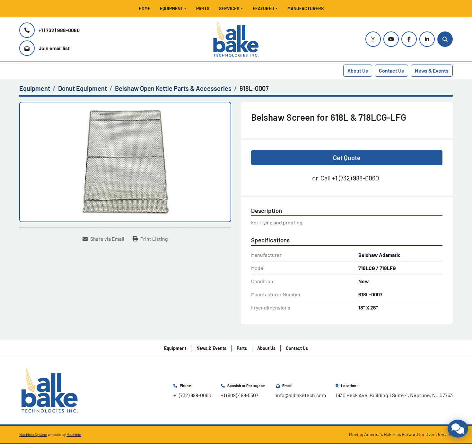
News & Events (432, 70)
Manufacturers (305, 8)
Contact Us (391, 70)
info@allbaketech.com (301, 395)
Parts (202, 8)
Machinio (73, 434)
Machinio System (33, 434)
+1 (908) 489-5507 (239, 395)
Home (144, 8)
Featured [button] (263, 8)
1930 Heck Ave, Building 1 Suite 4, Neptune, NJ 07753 (394, 395)
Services (229, 8)
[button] (173, 8)
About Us (357, 70)
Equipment (171, 8)
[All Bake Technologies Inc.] (49, 390)
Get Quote (347, 157)
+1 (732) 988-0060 (59, 30)
